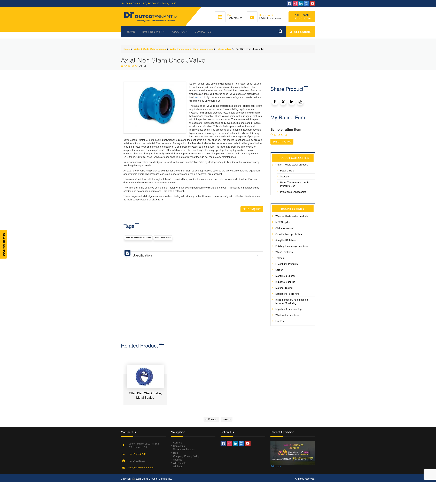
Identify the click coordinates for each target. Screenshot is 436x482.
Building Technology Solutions (291, 246)
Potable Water (287, 170)
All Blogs (177, 466)
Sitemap (177, 459)
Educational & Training (287, 293)
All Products (179, 463)
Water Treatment (284, 252)
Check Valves (224, 49)
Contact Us (203, 31)
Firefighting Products (286, 264)
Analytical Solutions (285, 240)
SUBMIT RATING (282, 141)
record (198, 97)
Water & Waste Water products (150, 49)
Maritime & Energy (285, 275)
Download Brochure (3, 244)
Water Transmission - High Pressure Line (191, 49)
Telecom (280, 258)
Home (131, 31)
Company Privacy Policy (186, 456)
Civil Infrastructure (285, 228)
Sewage (284, 176)
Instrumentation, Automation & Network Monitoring (291, 301)
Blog (175, 452)
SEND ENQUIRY (252, 209)
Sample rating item (285, 129)
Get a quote (302, 32)
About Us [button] (179, 31)
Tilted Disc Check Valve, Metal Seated (145, 395)
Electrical (280, 321)
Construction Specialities (288, 234)
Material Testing (284, 287)
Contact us (179, 446)
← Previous (211, 419)
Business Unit (152, 31)
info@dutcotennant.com (141, 467)
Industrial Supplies (285, 281)
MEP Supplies (282, 222)
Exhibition (275, 466)
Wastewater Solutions (287, 315)
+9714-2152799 (301, 18)
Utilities (279, 270)
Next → (227, 419)
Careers (177, 442)
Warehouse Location (184, 449)
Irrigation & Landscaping (293, 191)
